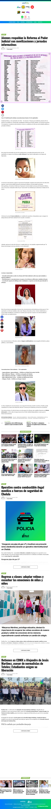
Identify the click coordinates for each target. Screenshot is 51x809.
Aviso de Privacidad (8, 804)
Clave (14, 417)
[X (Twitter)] (2, 323)
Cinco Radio (9, 49)
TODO (18, 22)
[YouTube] (2, 330)
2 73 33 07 (26, 807)
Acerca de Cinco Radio (25, 805)
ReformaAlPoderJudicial (39, 418)
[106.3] (28, 12)
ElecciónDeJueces (32, 417)
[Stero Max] (23, 12)
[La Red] (19, 7)
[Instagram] (2, 320)
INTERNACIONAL (29, 22)
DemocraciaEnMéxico (22, 417)
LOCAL (35, 22)
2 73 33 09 (36, 807)
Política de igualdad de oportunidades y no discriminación (34, 804)
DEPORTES (40, 22)
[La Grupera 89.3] (23, 7)
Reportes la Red (43, 806)
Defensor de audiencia (17, 804)
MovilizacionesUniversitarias (20, 418)
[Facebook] (2, 317)
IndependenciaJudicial (43, 417)
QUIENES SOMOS (12, 22)
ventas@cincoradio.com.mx (18, 807)
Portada (30, 418)
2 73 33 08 (31, 807)
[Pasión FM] (28, 7)
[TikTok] (2, 327)
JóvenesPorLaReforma (7, 418)
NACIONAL (23, 22)
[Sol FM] (19, 12)
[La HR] (32, 7)
